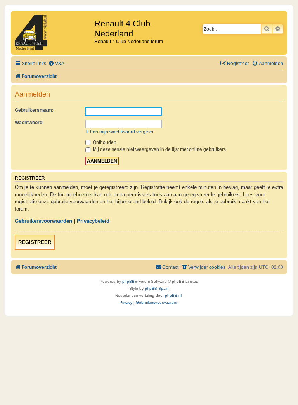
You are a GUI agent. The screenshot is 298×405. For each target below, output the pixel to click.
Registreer (34, 242)
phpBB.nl (173, 295)
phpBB (128, 281)
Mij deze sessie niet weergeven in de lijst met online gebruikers (159, 149)
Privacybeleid (93, 221)
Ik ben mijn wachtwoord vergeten (120, 132)
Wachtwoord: (29, 122)
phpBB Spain (157, 288)
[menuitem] (56, 64)
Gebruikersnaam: (34, 110)
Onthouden (104, 142)
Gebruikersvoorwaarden (43, 221)
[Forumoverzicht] (53, 33)
